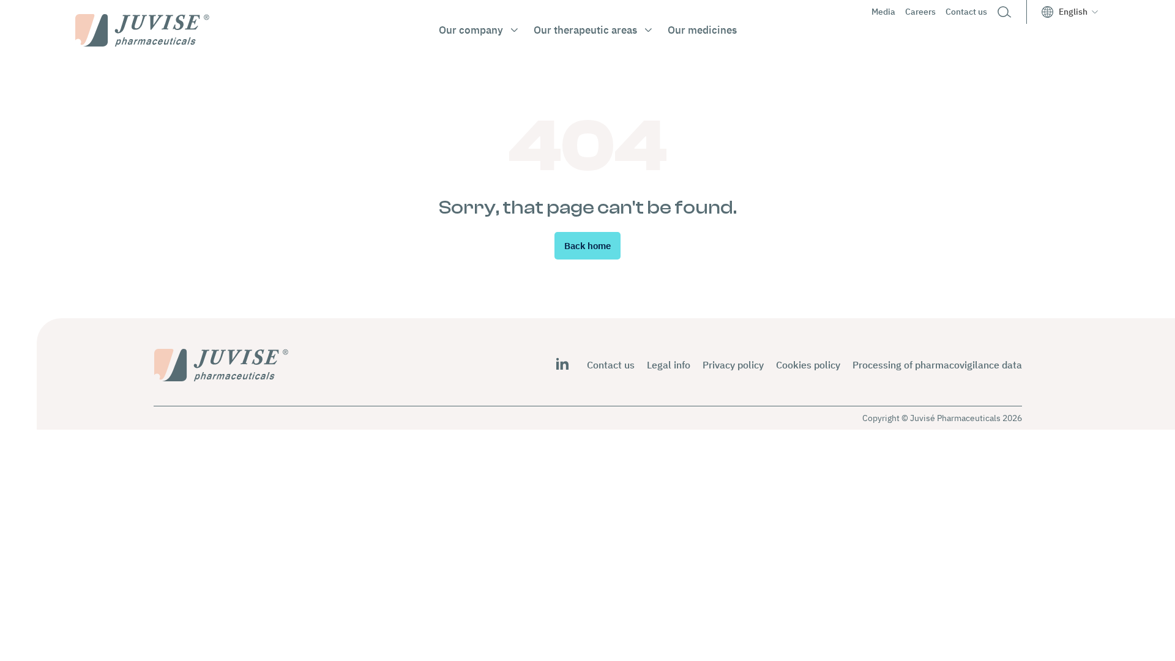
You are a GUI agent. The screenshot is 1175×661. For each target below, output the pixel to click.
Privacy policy (733, 365)
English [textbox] (1073, 11)
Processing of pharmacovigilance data (937, 365)
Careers (920, 11)
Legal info (668, 365)
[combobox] (1078, 11)
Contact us (966, 11)
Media (883, 11)
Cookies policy (808, 365)
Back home (587, 246)
